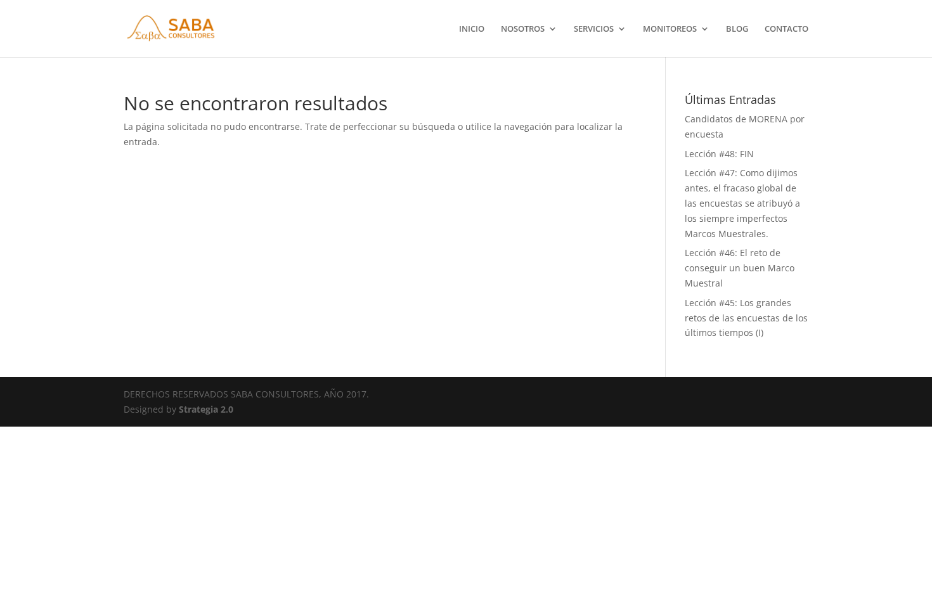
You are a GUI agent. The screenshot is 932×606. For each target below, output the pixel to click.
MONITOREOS (670, 29)
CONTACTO (786, 29)
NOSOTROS (523, 29)
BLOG (737, 29)
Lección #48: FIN (719, 154)
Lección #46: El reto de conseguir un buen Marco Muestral (739, 268)
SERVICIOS (594, 29)
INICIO (471, 29)
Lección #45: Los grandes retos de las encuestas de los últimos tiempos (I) (746, 318)
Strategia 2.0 (206, 409)
